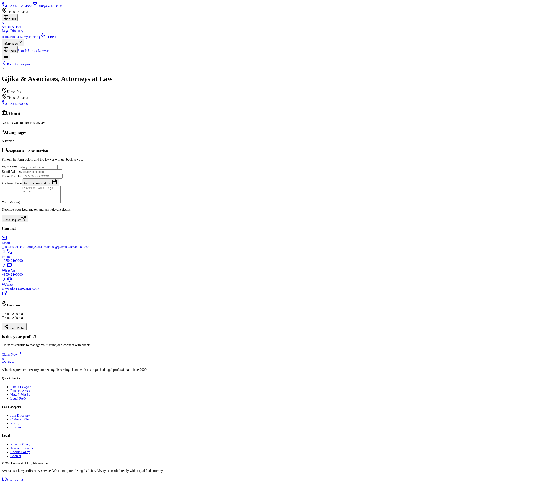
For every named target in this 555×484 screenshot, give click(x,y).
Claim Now (10, 354)
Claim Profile (19, 419)
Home (6, 37)
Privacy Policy (20, 444)
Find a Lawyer (20, 37)
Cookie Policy (20, 452)
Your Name (10, 167)
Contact (15, 456)
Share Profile (17, 328)
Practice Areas (20, 391)
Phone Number (12, 176)
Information (10, 43)
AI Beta (50, 37)
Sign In (23, 50)
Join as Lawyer (38, 50)
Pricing (35, 37)
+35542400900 (17, 104)
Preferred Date (12, 183)
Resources (17, 427)
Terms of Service (22, 448)
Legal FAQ (18, 398)
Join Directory (20, 415)
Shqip (12, 50)
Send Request (12, 220)
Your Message (11, 202)
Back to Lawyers (18, 64)
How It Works (20, 394)
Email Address (12, 171)
